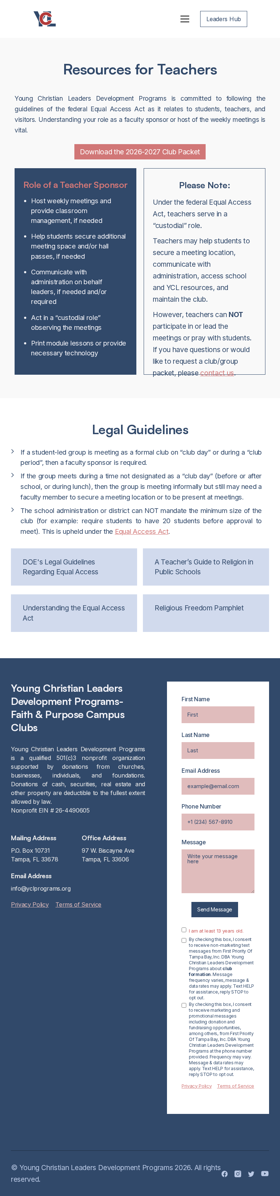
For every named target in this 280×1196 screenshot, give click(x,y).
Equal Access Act (141, 531)
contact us (217, 373)
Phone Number (201, 806)
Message (194, 842)
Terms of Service (78, 904)
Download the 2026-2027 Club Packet (140, 151)
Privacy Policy (30, 904)
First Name (196, 699)
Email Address (201, 770)
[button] (184, 19)
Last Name (196, 735)
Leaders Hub (223, 19)
